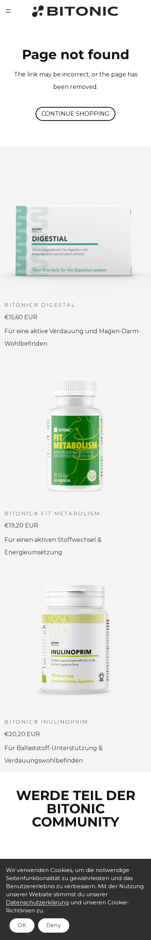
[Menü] (8, 11)
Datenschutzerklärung (37, 902)
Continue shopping (75, 113)
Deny (53, 925)
